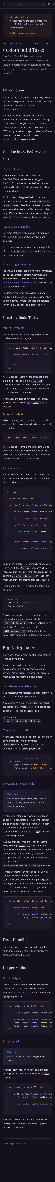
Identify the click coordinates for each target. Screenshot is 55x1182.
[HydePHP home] (4, 4)
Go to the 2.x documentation (23, 33)
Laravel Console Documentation (20, 282)
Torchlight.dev (32, 1144)
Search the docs (28, 4)
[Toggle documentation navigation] (53, 4)
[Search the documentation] (49, 4)
